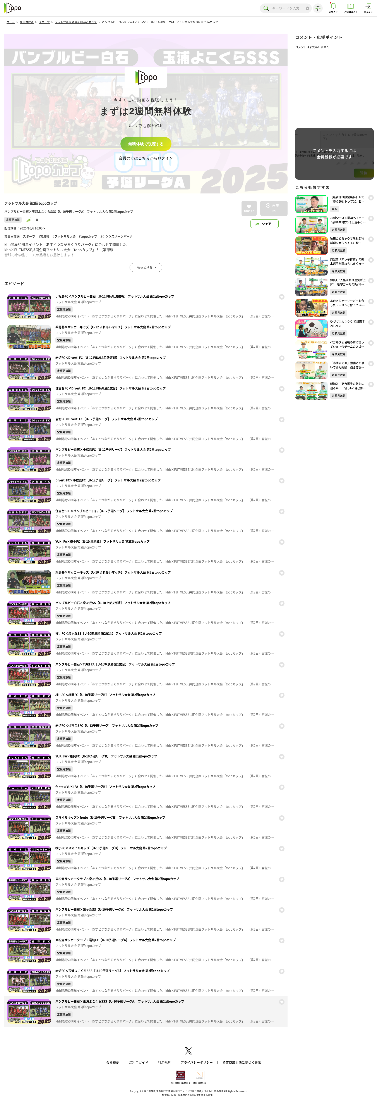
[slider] (31, 219)
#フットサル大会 (64, 236)
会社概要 (112, 1062)
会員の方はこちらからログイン (146, 158)
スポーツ (44, 22)
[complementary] (146, 113)
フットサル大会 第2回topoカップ (76, 22)
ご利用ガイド (138, 1062)
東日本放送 (27, 22)
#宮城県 (43, 236)
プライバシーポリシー (197, 1062)
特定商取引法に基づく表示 (242, 1062)
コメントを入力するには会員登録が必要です (334, 154)
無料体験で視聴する (146, 144)
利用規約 (164, 1062)
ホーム (11, 22)
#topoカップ (88, 236)
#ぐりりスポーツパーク (116, 236)
